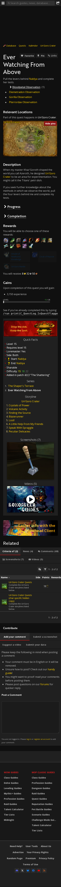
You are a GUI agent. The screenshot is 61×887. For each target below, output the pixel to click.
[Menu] (3, 3)
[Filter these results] (45, 569)
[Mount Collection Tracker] (30, 528)
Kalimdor (33, 45)
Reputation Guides (42, 804)
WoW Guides (11, 772)
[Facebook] (33, 870)
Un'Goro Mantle (18, 266)
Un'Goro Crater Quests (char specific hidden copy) (20, 598)
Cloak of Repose (47, 256)
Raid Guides (10, 804)
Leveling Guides (13, 788)
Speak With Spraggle (21, 427)
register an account (42, 739)
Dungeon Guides (41, 788)
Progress (13, 206)
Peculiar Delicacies (19, 431)
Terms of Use (30, 864)
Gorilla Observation (20, 97)
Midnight (9, 819)
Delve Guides (11, 782)
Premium (31, 858)
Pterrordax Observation (23, 102)
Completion (16, 216)
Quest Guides (39, 798)
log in (28, 739)
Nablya (33, 79)
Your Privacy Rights (37, 852)
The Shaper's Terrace (21, 386)
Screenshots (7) (30, 440)
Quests (22, 45)
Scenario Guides (41, 814)
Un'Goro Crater (48, 45)
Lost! (11, 420)
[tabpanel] (30, 593)
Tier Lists (9, 814)
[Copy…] (39, 569)
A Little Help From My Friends (26, 424)
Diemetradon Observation (24, 92)
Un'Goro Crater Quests (20, 582)
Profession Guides (14, 798)
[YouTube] (38, 870)
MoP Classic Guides (43, 772)
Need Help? (16, 846)
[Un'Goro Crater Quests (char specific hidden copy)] (4, 602)
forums (44, 684)
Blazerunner (16, 416)
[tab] (10, 551)
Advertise (18, 852)
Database (11, 45)
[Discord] (17, 870)
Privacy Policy (46, 858)
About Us (46, 846)
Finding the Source (20, 413)
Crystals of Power (19, 405)
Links (54, 55)
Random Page (15, 858)
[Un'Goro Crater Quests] (4, 586)
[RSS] (44, 870)
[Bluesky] (27, 870)
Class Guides (11, 777)
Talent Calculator (14, 809)
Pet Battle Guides (42, 809)
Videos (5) (30, 484)
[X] (22, 870)
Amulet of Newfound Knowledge (16, 256)
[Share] (58, 3)
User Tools (32, 846)
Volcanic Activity (18, 409)
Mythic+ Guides (12, 793)
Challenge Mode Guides (45, 819)
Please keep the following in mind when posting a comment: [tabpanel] (30, 697)
